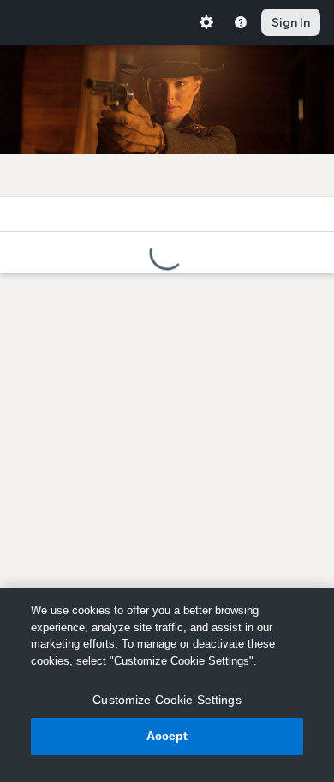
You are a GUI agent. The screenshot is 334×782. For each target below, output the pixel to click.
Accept (167, 736)
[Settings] (206, 22)
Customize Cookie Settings (167, 700)
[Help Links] (240, 22)
